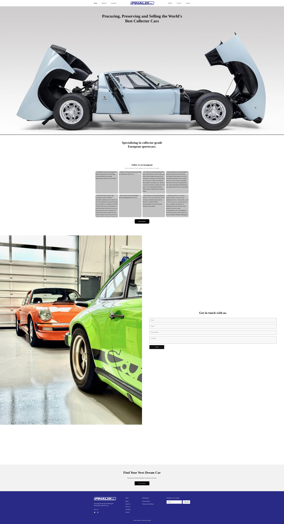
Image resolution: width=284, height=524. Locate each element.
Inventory (128, 509)
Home (127, 501)
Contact (128, 512)
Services (128, 506)
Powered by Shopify (146, 520)
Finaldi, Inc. (139, 520)
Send (157, 347)
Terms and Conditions (148, 504)
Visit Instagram (142, 221)
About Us (128, 504)
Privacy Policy (146, 501)
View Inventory (142, 483)
